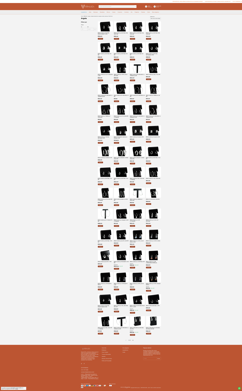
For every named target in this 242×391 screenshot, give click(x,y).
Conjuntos (120, 12)
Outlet (148, 12)
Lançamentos (84, 12)
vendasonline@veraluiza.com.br (87, 372)
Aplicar (95, 29)
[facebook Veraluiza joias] (84, 363)
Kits (131, 12)
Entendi (16, 388)
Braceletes (102, 12)
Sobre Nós (104, 347)
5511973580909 (84, 367)
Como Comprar (105, 352)
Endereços (104, 350)
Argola (89, 16)
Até (87, 26)
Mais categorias (155, 12)
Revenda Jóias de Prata (107, 358)
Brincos (108, 12)
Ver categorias (126, 347)
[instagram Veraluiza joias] (81, 363)
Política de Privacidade (106, 360)
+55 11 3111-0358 (84, 369)
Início (82, 16)
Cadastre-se (150, 7)
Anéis (90, 12)
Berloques (96, 12)
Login (149, 6)
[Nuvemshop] (125, 387)
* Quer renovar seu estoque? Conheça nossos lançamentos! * (203, 1)
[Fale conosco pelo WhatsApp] (239, 388)
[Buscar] (135, 6)
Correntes (126, 12)
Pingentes (137, 12)
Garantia (103, 356)
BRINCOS (85, 16)
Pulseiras (143, 12)
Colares (113, 12)
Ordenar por (152, 16)
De (81, 26)
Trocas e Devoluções (106, 354)
